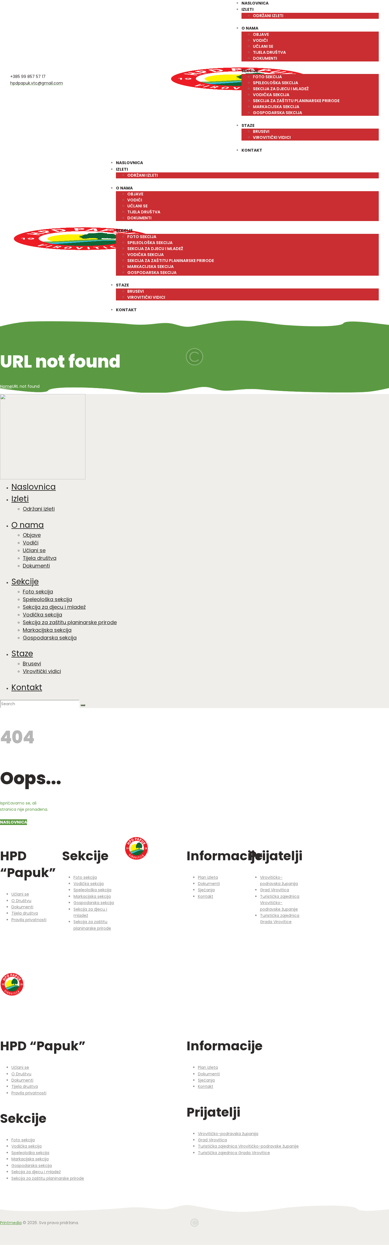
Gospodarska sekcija (93, 903)
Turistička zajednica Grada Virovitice (234, 1153)
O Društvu (21, 901)
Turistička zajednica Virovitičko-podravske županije (279, 903)
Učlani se (20, 894)
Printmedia (11, 1223)
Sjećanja (206, 890)
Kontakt (205, 896)
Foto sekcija (85, 877)
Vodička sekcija (88, 883)
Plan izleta (208, 877)
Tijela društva (24, 913)
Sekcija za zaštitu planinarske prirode (47, 1178)
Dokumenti (22, 907)
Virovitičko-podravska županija (228, 1134)
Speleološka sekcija (92, 890)
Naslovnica (13, 822)
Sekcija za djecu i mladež (36, 1172)
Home (6, 386)
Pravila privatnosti (28, 920)
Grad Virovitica (274, 890)
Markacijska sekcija (92, 896)
